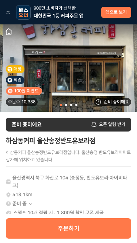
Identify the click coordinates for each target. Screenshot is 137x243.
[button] (22, 204)
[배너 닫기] (8, 12)
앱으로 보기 (116, 12)
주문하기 (69, 228)
